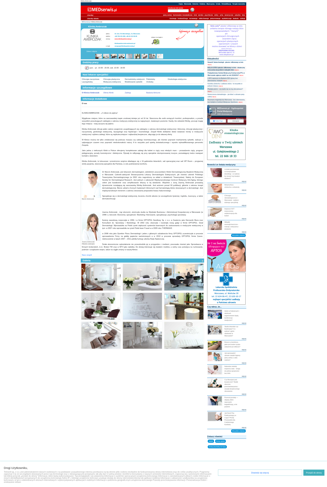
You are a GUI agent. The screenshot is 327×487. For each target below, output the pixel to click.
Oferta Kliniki (108, 93)
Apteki (211, 441)
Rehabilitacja (226, 4)
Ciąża (181, 4)
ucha (221, 15)
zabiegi (242, 18)
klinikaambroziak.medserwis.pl (125, 43)
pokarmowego (215, 18)
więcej (209, 64)
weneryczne (229, 15)
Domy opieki (220, 441)
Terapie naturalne (238, 4)
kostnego (173, 18)
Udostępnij (235, 121)
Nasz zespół (87, 255)
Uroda (218, 4)
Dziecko (195, 4)
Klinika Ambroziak (86, 1)
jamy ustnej (167, 15)
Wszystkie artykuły (238, 235)
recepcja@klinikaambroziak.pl (125, 46)
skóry (216, 15)
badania (236, 18)
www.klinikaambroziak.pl (123, 39)
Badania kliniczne (153, 93)
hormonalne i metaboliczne (182, 15)
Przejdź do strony (314, 473)
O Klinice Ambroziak (90, 93)
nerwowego (193, 18)
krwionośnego (183, 18)
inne (243, 15)
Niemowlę (187, 4)
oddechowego (204, 18)
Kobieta (202, 4)
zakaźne (238, 15)
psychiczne (209, 15)
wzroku (200, 15)
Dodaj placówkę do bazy (217, 447)
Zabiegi (128, 93)
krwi (195, 15)
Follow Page (219, 121)
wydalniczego (227, 18)
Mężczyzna (211, 4)
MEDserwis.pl (86, 22)
